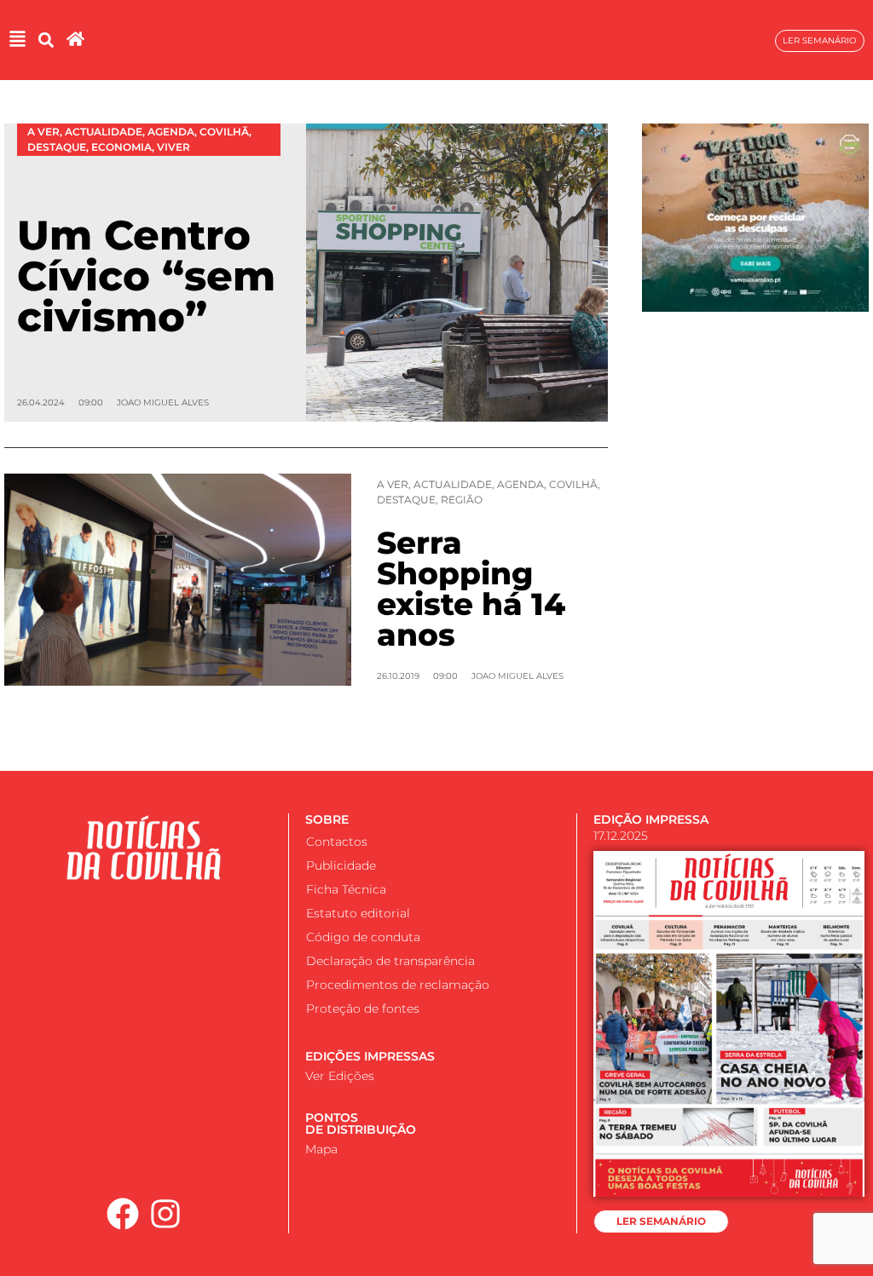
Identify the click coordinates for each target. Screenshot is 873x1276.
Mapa (321, 1149)
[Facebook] (122, 1214)
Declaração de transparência (390, 960)
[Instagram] (165, 1214)
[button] (46, 40)
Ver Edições (339, 1075)
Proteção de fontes (362, 1008)
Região (462, 499)
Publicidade (341, 865)
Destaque (406, 499)
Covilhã (573, 484)
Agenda (520, 484)
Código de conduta (363, 937)
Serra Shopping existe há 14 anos (471, 588)
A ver (392, 484)
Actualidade (452, 484)
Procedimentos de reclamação (397, 984)
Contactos (336, 841)
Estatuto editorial (358, 913)
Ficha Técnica (346, 889)
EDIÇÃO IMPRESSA (650, 819)
